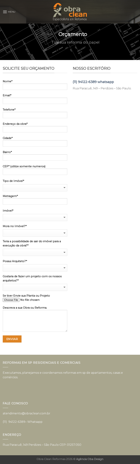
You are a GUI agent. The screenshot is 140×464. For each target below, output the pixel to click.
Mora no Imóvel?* (15, 226)
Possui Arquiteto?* (15, 261)
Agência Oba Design (89, 459)
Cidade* (8, 138)
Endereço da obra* (15, 123)
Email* (7, 95)
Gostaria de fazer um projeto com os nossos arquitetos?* (32, 278)
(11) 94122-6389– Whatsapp (22, 422)
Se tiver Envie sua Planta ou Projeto (26, 295)
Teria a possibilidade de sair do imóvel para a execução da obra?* (32, 243)
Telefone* (9, 109)
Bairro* (7, 152)
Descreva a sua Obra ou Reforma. (25, 307)
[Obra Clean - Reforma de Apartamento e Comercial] (70, 12)
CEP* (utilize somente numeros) (24, 166)
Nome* (7, 81)
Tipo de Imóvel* (13, 181)
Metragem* (10, 196)
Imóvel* (8, 210)
